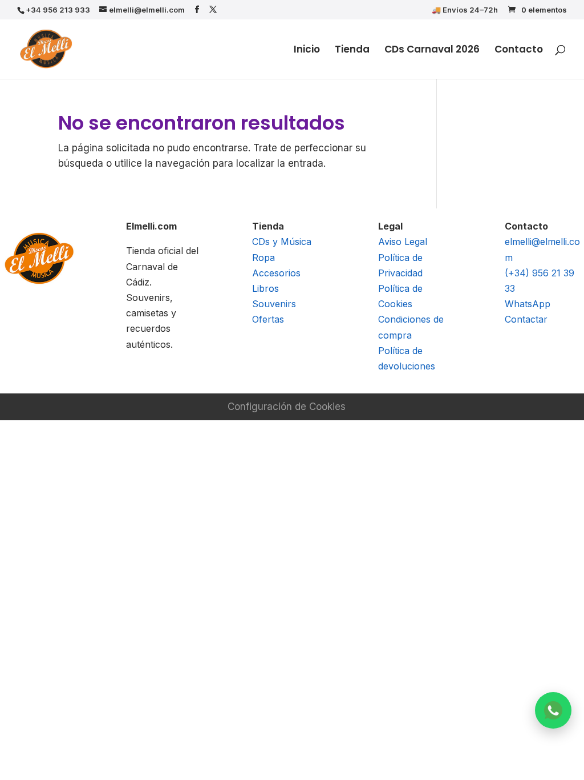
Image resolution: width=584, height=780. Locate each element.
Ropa (263, 257)
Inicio (307, 50)
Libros (265, 288)
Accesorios (276, 273)
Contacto (518, 50)
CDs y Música (281, 241)
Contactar (526, 319)
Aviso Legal (402, 241)
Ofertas (268, 319)
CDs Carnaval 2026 (432, 50)
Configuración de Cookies (287, 406)
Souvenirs (274, 303)
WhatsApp (527, 303)
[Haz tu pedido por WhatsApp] (553, 710)
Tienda (352, 50)
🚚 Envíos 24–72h (465, 10)
